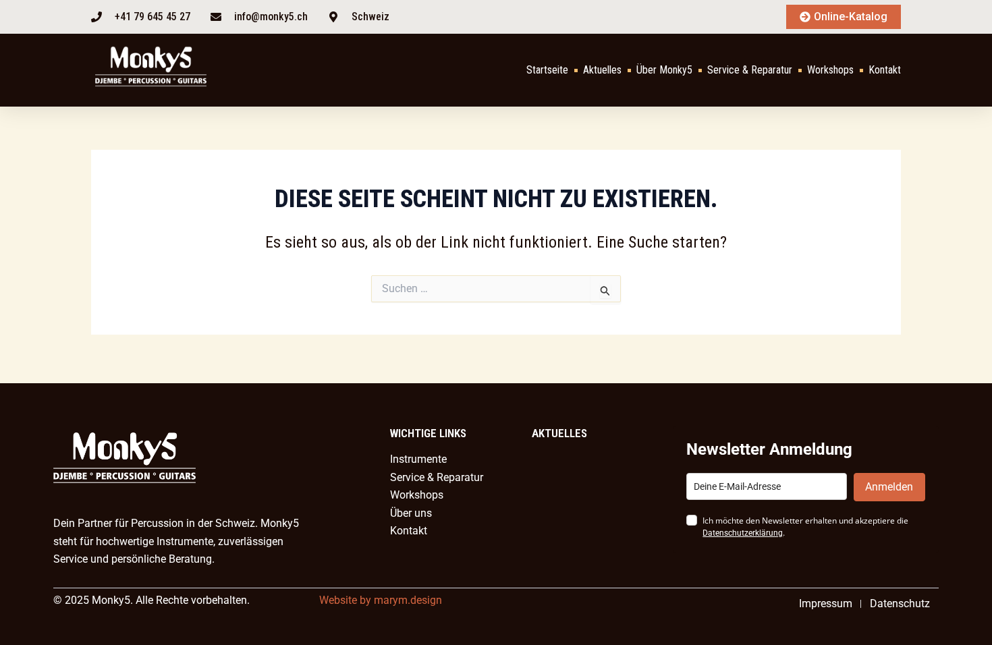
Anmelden (889, 486)
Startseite (547, 69)
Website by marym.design (380, 600)
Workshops (830, 69)
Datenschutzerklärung (742, 533)
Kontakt (885, 69)
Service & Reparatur (749, 69)
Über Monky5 (664, 69)
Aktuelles (602, 69)
